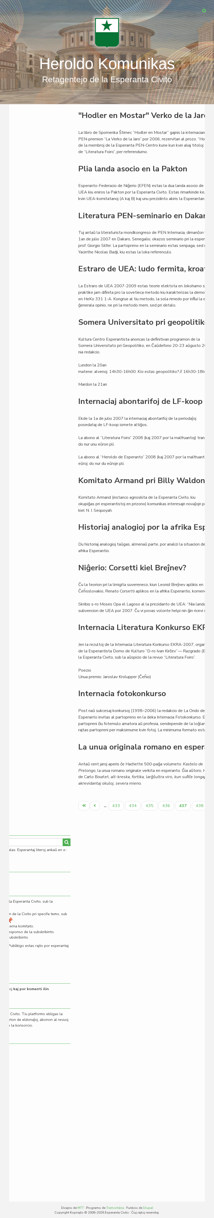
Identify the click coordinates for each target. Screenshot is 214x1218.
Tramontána (115, 1208)
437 (185, 807)
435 (150, 806)
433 (117, 806)
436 (167, 806)
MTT (81, 1208)
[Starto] (107, 32)
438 (200, 806)
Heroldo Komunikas (107, 63)
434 (133, 806)
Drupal (148, 1208)
